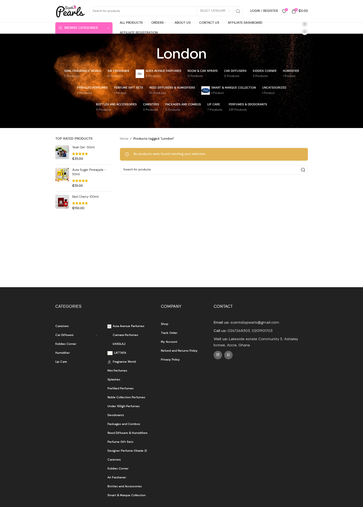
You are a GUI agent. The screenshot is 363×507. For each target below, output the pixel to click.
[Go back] (151, 55)
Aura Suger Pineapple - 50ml (89, 172)
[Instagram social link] (305, 24)
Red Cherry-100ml (85, 197)
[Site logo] (70, 11)
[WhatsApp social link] (305, 32)
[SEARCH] (238, 11)
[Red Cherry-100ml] (62, 203)
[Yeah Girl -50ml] (62, 153)
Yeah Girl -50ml (83, 147)
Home (124, 139)
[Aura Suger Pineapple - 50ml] (62, 178)
